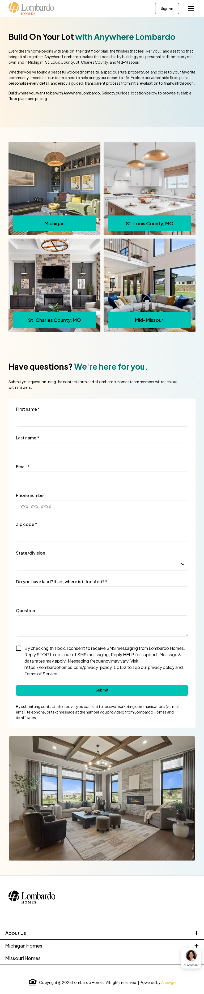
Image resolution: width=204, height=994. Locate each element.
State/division (30, 553)
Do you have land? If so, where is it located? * (61, 581)
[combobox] (102, 564)
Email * (22, 466)
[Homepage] (34, 8)
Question (25, 610)
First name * (28, 409)
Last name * (27, 437)
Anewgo (168, 982)
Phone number (30, 495)
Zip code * (26, 524)
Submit (102, 690)
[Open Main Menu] (191, 8)
